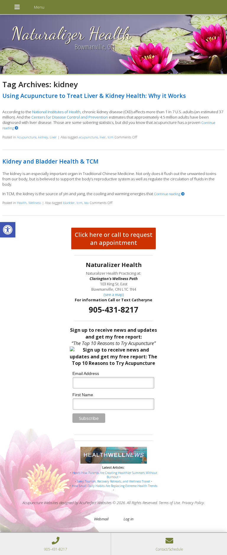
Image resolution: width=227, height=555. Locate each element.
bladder (69, 202)
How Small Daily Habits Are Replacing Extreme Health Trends (114, 486)
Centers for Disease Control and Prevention (69, 117)
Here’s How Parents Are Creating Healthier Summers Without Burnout (114, 475)
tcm (111, 137)
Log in (128, 519)
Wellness (34, 202)
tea (86, 202)
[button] (7, 229)
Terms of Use (169, 502)
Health (22, 202)
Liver (53, 137)
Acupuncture (26, 137)
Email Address (85, 373)
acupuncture (88, 137)
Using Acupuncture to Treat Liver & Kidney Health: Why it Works (94, 96)
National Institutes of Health (56, 111)
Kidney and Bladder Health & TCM (50, 161)
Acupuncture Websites (40, 502)
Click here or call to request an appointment (114, 239)
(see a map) (114, 294)
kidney (43, 137)
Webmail (101, 519)
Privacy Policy (193, 502)
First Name (82, 394)
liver (103, 137)
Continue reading (167, 193)
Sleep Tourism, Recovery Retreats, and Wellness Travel (113, 481)
